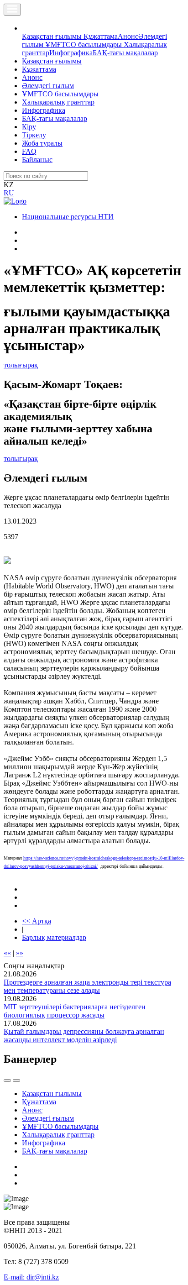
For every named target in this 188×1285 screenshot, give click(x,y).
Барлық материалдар (54, 937)
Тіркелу (34, 135)
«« (7, 953)
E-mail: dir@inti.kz (31, 1277)
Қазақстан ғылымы (53, 36)
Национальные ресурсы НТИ (68, 216)
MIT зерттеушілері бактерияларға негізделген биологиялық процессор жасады (75, 1011)
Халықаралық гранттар (58, 102)
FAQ (29, 151)
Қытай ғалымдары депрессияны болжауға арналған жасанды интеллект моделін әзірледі (84, 1036)
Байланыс (37, 159)
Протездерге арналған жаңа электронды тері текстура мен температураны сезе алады (87, 986)
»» (19, 953)
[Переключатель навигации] (12, 10)
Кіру (29, 127)
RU (9, 193)
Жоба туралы (42, 143)
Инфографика (71, 53)
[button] (27, 28)
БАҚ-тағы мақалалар (125, 53)
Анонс (128, 36)
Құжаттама (101, 36)
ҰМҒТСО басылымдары (84, 44)
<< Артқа (36, 921)
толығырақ (21, 365)
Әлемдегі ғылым (48, 85)
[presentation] (7, 1080)
